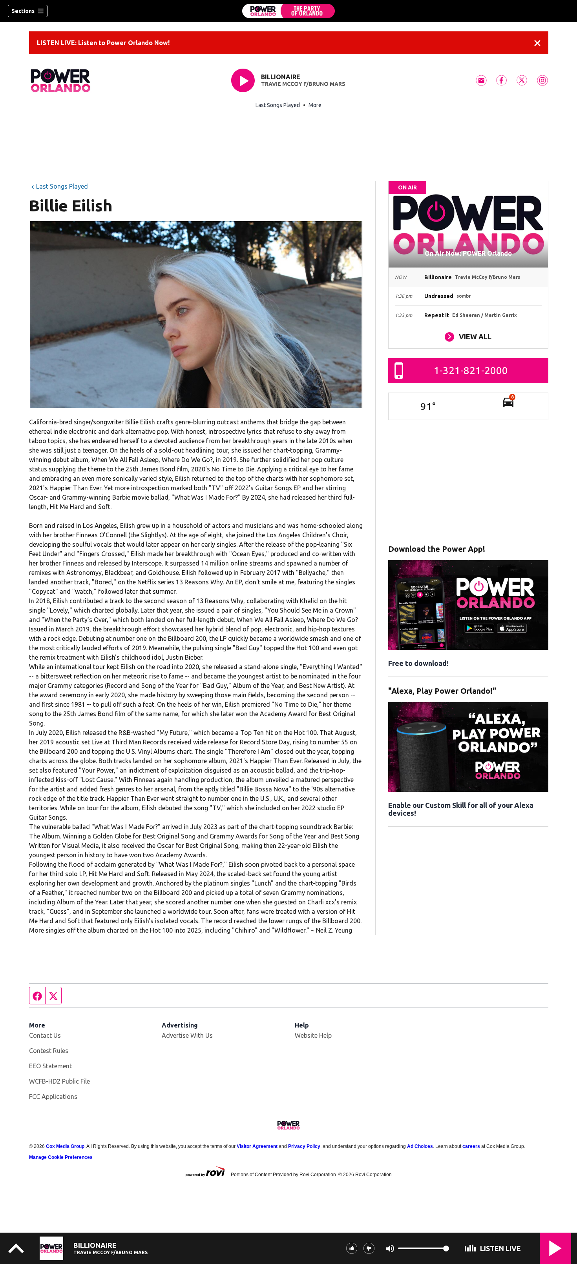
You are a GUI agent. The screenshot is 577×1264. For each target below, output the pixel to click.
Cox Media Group (65, 1146)
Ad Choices (420, 1146)
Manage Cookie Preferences (61, 1157)
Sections (23, 11)
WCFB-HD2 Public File (59, 1081)
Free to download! (418, 663)
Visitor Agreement (257, 1146)
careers (471, 1146)
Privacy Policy (304, 1146)
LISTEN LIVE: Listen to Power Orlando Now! (103, 42)
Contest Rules (48, 1050)
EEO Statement (50, 1065)
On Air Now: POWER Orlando (468, 253)
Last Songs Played (278, 105)
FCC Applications (53, 1096)
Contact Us (45, 1035)
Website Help (313, 1035)
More (315, 105)
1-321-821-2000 (471, 370)
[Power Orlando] (288, 11)
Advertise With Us (187, 1035)
